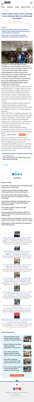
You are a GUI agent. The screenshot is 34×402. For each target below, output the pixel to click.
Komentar (17, 178)
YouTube (21, 391)
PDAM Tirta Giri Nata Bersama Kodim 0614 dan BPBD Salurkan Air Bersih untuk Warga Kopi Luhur (17, 292)
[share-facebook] (13, 174)
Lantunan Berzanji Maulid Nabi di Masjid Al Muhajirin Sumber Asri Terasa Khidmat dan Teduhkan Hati (17, 238)
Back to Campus (26, 7)
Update (22, 134)
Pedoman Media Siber (23, 392)
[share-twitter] (16, 174)
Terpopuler (10, 7)
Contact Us (17, 394)
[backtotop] (17, 381)
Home (3, 7)
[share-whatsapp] (18, 174)
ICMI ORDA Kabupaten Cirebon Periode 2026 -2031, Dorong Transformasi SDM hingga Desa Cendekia (17, 279)
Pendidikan (5, 165)
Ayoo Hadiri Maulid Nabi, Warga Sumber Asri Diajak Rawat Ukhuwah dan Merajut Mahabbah (17, 265)
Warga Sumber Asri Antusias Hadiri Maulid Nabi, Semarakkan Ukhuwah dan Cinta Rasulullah (17, 252)
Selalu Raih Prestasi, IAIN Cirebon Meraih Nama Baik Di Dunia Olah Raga (17, 158)
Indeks (17, 7)
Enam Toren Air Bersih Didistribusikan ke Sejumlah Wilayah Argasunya (17, 306)
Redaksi (8, 392)
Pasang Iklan (14, 392)
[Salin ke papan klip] (21, 174)
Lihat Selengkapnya (17, 375)
